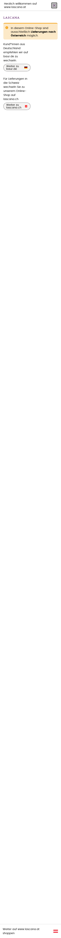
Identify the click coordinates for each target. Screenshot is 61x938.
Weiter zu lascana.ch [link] (13, 106)
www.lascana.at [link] (28, 929)
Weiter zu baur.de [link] (12, 67)
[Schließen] (54, 5)
